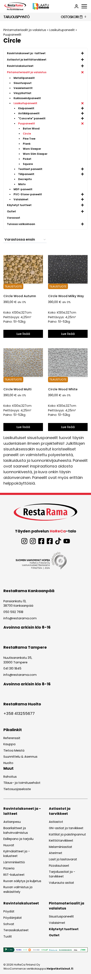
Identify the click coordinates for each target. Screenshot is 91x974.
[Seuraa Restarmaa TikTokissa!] (58, 541)
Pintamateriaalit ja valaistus (24, 30)
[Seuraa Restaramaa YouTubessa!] (66, 541)
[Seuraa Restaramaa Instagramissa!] (24, 541)
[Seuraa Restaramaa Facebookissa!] (41, 541)
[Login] (76, 6)
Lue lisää (23, 334)
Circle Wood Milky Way (66, 296)
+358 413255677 (19, 713)
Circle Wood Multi (17, 389)
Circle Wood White (62, 389)
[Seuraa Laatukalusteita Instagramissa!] (32, 541)
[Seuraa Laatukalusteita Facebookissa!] (49, 541)
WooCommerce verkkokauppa (38, 968)
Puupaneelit (12, 34)
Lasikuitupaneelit (62, 30)
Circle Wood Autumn (19, 296)
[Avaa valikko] (84, 6)
